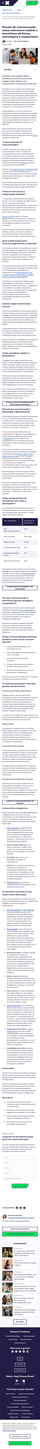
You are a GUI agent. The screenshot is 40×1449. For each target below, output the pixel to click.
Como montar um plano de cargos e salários (25, 1264)
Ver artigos (20, 1322)
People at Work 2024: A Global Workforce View (18, 455)
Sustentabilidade (12, 1407)
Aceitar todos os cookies (20, 1443)
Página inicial (7, 10)
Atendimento (20, 1370)
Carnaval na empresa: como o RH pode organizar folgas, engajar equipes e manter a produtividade (25, 1289)
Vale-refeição (13, 1339)
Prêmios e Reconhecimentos (20, 1404)
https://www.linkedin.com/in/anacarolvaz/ (21, 1217)
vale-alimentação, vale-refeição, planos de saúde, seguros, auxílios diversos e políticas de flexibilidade (17, 275)
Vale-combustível (26, 1339)
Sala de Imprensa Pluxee (20, 1397)
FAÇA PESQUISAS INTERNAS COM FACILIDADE (20, 588)
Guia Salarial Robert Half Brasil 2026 (23, 169)
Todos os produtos (20, 1343)
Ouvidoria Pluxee (27, 1414)
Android (17, 1384)
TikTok (16, 1351)
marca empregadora (27, 610)
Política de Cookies (9, 1430)
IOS (24, 1384)
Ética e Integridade (20, 1400)
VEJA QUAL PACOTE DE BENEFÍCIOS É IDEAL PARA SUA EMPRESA (20, 404)
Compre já (32, 3)
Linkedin (24, 1351)
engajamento (8, 438)
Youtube (27, 1351)
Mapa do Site (14, 1417)
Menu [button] (2, 3)
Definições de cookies (20, 1436)
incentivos (24, 163)
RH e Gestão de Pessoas (11, 13)
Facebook (20, 1351)
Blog (19, 10)
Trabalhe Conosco (13, 1414)
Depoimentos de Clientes (26, 1394)
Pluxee (34, 135)
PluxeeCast (20, 1364)
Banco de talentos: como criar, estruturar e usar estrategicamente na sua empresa (24, 1301)
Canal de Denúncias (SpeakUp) (20, 1410)
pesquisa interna (29, 573)
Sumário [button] (7, 69)
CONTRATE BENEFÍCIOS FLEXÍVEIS (20, 1234)
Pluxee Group (26, 1417)
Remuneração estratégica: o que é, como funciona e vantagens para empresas (25, 1277)
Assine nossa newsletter (20, 1229)
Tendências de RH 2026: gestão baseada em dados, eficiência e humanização (25, 1312)
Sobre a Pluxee (10, 1394)
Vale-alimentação (28, 1336)
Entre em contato (27, 1407)
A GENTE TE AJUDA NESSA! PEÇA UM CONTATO (20, 802)
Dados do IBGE (8, 216)
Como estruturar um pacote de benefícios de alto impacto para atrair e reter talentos (24, 1253)
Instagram (12, 1351)
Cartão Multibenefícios (13, 1336)
